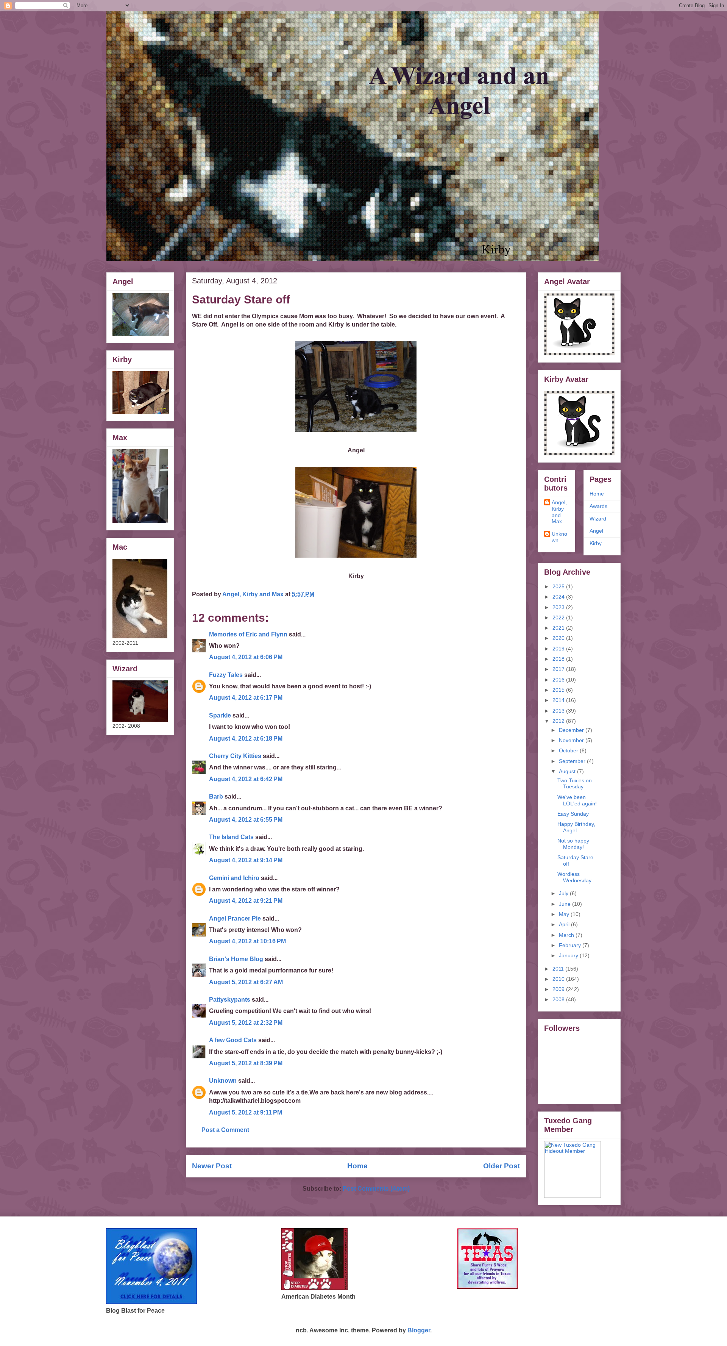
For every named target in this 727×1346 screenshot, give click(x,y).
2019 (559, 649)
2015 (559, 690)
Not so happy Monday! (573, 844)
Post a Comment (225, 1130)
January (569, 955)
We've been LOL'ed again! (577, 800)
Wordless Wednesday (574, 877)
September (573, 761)
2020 (559, 638)
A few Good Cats (233, 1040)
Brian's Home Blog (236, 959)
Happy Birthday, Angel (576, 827)
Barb (217, 796)
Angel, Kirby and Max (559, 511)
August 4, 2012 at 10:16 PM (247, 941)
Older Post (501, 1166)
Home (357, 1166)
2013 (559, 711)
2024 (559, 597)
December (572, 730)
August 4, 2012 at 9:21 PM (245, 900)
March (567, 935)
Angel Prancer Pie (235, 918)
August (568, 771)
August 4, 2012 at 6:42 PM (245, 779)
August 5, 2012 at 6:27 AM (246, 982)
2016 (559, 680)
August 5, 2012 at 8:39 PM (245, 1063)
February (570, 945)
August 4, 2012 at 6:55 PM (245, 819)
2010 (559, 979)
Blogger (418, 1330)
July (564, 893)
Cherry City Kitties (235, 756)
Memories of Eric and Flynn (248, 634)
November (572, 740)
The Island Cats (231, 837)
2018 (559, 659)
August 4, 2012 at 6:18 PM (245, 738)
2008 (559, 999)
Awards (598, 506)
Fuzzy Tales (226, 675)
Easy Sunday (573, 814)
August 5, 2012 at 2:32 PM (245, 1022)
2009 (559, 989)
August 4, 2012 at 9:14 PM (245, 860)
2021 (559, 628)
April (565, 924)
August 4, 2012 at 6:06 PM (245, 657)
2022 (559, 617)
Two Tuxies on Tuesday (574, 783)
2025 (559, 586)
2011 (558, 969)
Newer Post (212, 1166)
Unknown (223, 1080)
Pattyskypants (229, 999)
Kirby (596, 543)
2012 (559, 721)
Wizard (598, 519)
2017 (559, 669)
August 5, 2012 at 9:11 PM (245, 1112)
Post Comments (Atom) (376, 1188)
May (565, 914)
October (569, 750)
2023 (559, 607)
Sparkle (220, 715)
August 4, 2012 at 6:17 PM (245, 697)
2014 (559, 700)
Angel (596, 531)
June (565, 904)
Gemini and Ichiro (234, 878)
